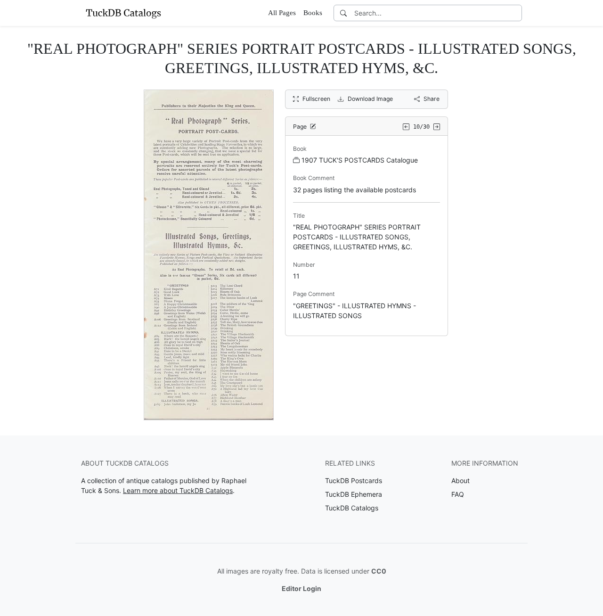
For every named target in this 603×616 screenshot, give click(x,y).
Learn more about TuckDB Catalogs (178, 490)
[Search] (343, 13)
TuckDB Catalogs (351, 508)
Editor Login (301, 588)
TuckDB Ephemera (353, 494)
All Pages (282, 12)
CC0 (378, 571)
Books (312, 12)
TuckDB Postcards (353, 480)
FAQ (457, 494)
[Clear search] (515, 13)
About (460, 480)
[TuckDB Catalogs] (123, 13)
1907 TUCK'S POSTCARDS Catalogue (360, 160)
